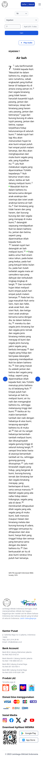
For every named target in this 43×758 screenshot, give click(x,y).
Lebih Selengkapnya (28, 618)
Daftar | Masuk (28, 4)
